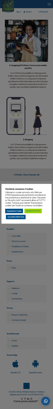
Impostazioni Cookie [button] (14, 211)
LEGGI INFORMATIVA (16, 217)
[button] (45, 401)
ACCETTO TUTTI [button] (33, 211)
